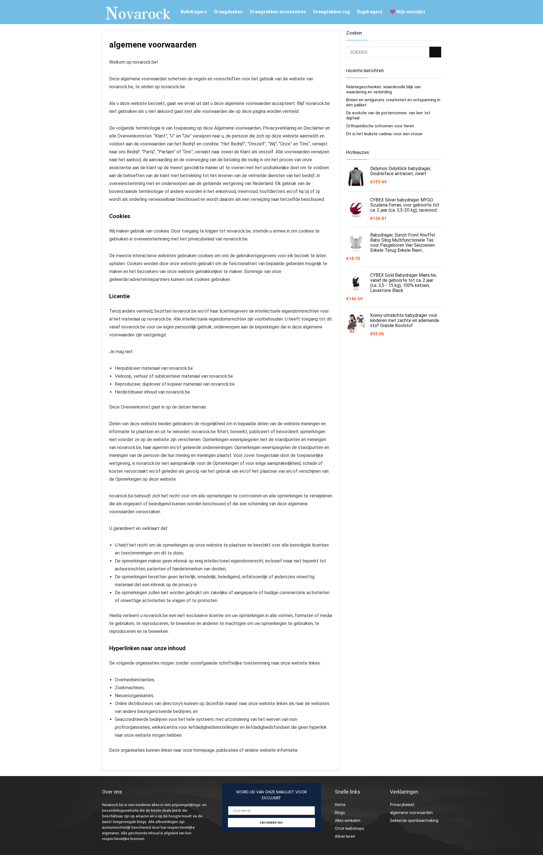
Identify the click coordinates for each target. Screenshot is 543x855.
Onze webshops (349, 828)
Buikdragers (194, 11)
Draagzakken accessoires (278, 11)
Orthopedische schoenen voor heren (380, 125)
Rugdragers (369, 11)
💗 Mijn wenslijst (407, 11)
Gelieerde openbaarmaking (414, 820)
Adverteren (345, 836)
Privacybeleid (402, 804)
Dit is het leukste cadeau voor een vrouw (384, 133)
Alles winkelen (347, 820)
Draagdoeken (228, 11)
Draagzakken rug (331, 11)
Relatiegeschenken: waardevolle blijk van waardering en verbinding (383, 89)
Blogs (340, 812)
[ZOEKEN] (435, 52)
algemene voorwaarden (411, 812)
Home (340, 804)
